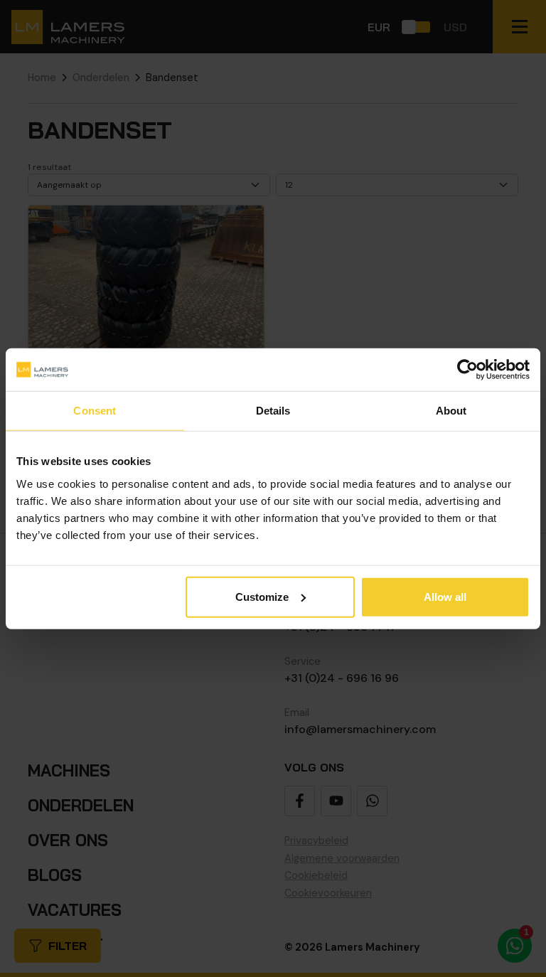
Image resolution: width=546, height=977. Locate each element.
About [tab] (451, 411)
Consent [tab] (94, 411)
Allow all (445, 596)
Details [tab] (273, 411)
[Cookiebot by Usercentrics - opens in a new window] (467, 369)
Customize (262, 596)
